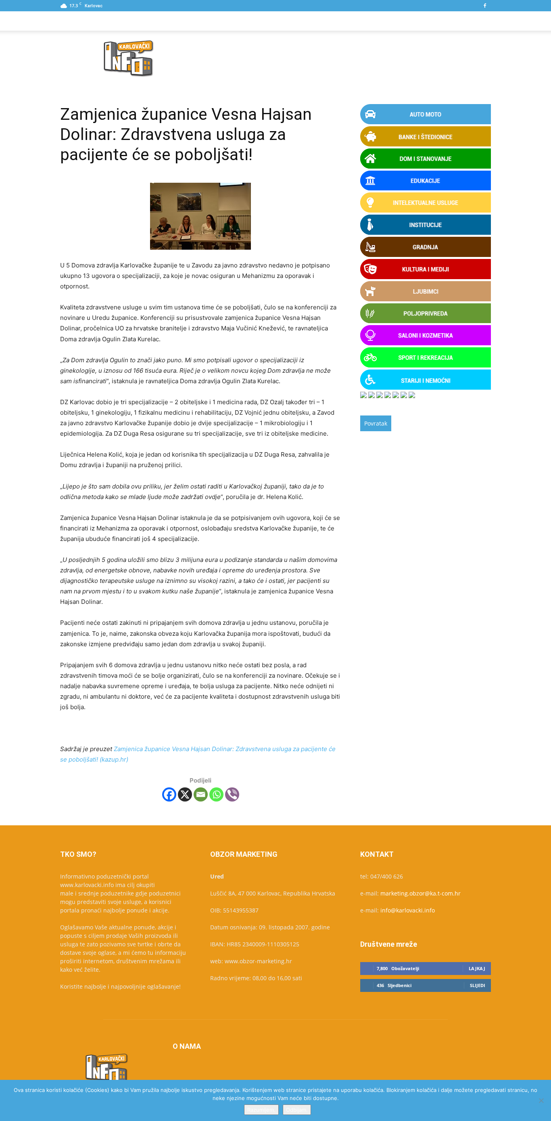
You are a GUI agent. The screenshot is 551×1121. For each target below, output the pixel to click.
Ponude (121, 21)
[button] (481, 21)
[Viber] (232, 794)
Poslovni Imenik (169, 21)
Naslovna (81, 21)
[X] (185, 794)
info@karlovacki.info (407, 910)
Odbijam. (297, 1109)
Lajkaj (477, 968)
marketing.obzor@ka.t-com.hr (420, 893)
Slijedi (477, 985)
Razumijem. (261, 1109)
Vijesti (216, 21)
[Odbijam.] (541, 1100)
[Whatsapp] (216, 794)
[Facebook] (485, 5)
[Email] (201, 794)
